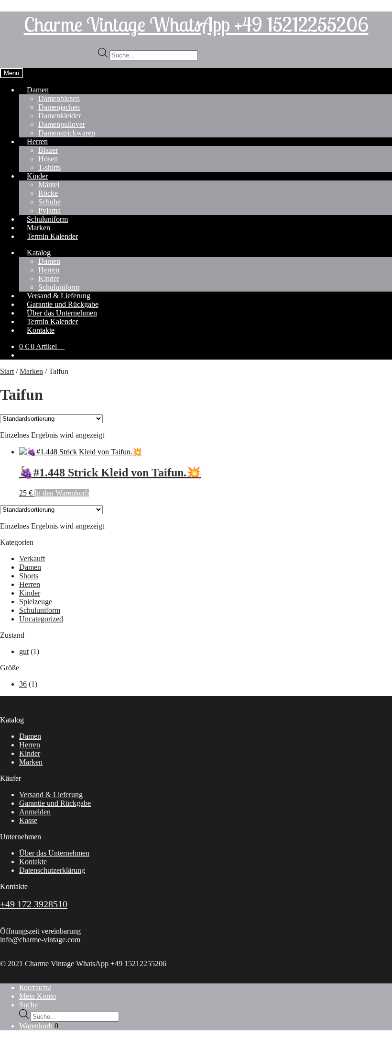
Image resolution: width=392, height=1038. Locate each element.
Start (7, 371)
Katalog (39, 252)
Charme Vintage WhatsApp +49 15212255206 (196, 23)
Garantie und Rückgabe (55, 803)
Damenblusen (59, 98)
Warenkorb (38, 1026)
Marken (31, 371)
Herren (37, 141)
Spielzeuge (35, 602)
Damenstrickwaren (66, 133)
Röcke (48, 193)
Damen (38, 90)
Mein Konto (37, 996)
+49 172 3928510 (33, 904)
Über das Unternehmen (54, 853)
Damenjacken (59, 107)
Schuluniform (39, 610)
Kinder (37, 176)
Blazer (48, 150)
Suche (28, 1005)
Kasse (28, 820)
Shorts (28, 576)
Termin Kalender (52, 236)
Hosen (48, 159)
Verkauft (32, 558)
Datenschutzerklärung (52, 870)
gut (24, 651)
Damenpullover (61, 124)
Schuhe (49, 202)
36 (23, 684)
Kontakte (40, 330)
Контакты (35, 987)
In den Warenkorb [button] (61, 493)
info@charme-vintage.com (40, 940)
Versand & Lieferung (51, 794)
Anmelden (35, 812)
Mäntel (48, 185)
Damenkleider (59, 116)
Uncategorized (41, 619)
